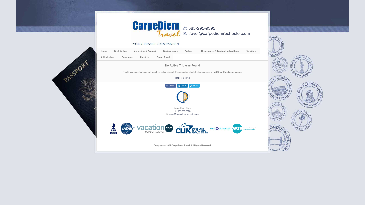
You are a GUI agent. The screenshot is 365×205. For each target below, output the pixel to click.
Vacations (251, 51)
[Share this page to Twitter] (194, 86)
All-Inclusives (107, 57)
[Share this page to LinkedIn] (182, 86)
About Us (144, 57)
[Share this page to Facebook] (170, 86)
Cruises (188, 51)
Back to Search (182, 77)
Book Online (120, 51)
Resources (127, 57)
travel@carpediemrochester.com (219, 33)
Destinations (169, 51)
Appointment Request (145, 51)
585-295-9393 (201, 28)
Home (104, 51)
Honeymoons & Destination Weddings (220, 51)
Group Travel (163, 57)
